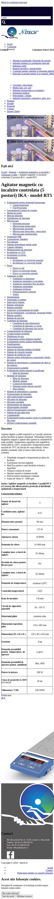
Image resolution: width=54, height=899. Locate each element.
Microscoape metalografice (25, 234)
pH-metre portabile (15, 402)
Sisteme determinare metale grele (22, 244)
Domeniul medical (21, 93)
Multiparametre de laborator (19, 250)
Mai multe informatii (10, 893)
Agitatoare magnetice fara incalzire (28, 284)
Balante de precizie (15, 318)
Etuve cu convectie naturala (25, 273)
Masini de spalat (14, 213)
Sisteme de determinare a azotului (22, 391)
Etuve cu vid (18, 268)
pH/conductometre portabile (19, 397)
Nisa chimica (18, 389)
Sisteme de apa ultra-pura (18, 412)
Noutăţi (10, 103)
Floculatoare (12, 242)
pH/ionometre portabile (17, 407)
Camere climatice (15, 247)
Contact (10, 108)
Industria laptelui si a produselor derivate (31, 63)
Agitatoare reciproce (22, 289)
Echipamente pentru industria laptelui (24, 339)
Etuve (9, 265)
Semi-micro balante (15, 302)
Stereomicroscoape (21, 223)
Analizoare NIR (14, 236)
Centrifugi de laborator (17, 320)
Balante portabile (14, 307)
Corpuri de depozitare (22, 383)
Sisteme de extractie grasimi (19, 352)
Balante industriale (15, 305)
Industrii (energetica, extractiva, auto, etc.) (32, 98)
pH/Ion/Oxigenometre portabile (21, 410)
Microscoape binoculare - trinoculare (29, 231)
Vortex (16, 294)
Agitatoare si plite (9, 175)
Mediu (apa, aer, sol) (22, 87)
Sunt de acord (8, 896)
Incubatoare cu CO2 (16, 252)
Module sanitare (20, 381)
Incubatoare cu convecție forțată (27, 263)
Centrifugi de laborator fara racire (28, 328)
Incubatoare (12, 257)
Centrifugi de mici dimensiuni (26, 323)
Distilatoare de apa (15, 336)
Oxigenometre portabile (17, 368)
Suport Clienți (13, 111)
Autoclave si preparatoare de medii (22, 310)
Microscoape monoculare (24, 226)
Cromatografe (13, 415)
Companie (11, 47)
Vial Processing (20, 208)
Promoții (11, 106)
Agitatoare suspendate (23, 286)
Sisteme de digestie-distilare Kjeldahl (23, 349)
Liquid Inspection (21, 205)
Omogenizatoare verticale (24, 292)
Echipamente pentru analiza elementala (24, 341)
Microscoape (13, 221)
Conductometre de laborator (19, 331)
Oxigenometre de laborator (19, 394)
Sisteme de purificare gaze (19, 355)
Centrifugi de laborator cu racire (27, 326)
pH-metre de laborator (17, 399)
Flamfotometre (13, 344)
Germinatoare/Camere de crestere (22, 210)
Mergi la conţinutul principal (14, 2)
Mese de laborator (21, 378)
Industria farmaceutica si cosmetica (28, 90)
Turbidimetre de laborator (18, 218)
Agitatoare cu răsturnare (23, 278)
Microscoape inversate (23, 229)
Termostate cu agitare (16, 299)
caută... (4, 15)
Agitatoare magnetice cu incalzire (34, 172)
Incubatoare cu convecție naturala (28, 260)
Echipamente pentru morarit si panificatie (25, 370)
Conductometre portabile (18, 334)
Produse (10, 101)
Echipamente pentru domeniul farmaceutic (26, 202)
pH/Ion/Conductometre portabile (21, 423)
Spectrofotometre (14, 347)
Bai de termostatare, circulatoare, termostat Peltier (29, 313)
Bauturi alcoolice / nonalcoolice (27, 68)
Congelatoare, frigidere (17, 239)
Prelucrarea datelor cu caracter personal (35, 873)
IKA (3, 698)
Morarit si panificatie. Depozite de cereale (31, 60)
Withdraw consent (24, 896)
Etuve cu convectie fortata (24, 271)
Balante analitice (14, 315)
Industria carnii (19, 66)
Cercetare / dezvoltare (22, 85)
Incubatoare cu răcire (16, 255)
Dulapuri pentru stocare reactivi (27, 386)
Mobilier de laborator (16, 376)
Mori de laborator (15, 215)
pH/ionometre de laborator (19, 404)
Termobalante (13, 297)
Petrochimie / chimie (22, 95)
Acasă (10, 44)
